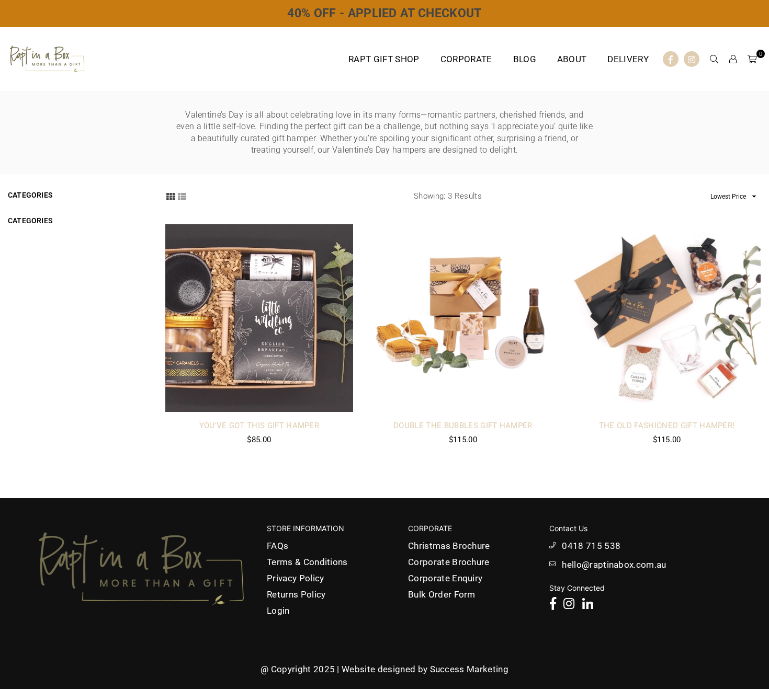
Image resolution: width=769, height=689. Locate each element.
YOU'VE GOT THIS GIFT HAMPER (259, 425)
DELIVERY (628, 59)
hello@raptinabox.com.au (614, 564)
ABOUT (572, 59)
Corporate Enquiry (445, 578)
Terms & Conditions (307, 562)
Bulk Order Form (442, 594)
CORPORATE (466, 59)
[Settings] (732, 59)
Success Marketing (469, 669)
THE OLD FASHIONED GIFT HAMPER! (667, 425)
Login (278, 610)
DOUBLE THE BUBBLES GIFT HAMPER (463, 425)
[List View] (182, 196)
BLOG (524, 59)
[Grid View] (170, 196)
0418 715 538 (591, 546)
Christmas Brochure (449, 546)
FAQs (277, 546)
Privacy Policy (295, 578)
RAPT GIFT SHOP (383, 59)
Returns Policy (296, 594)
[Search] (714, 59)
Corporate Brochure (449, 562)
